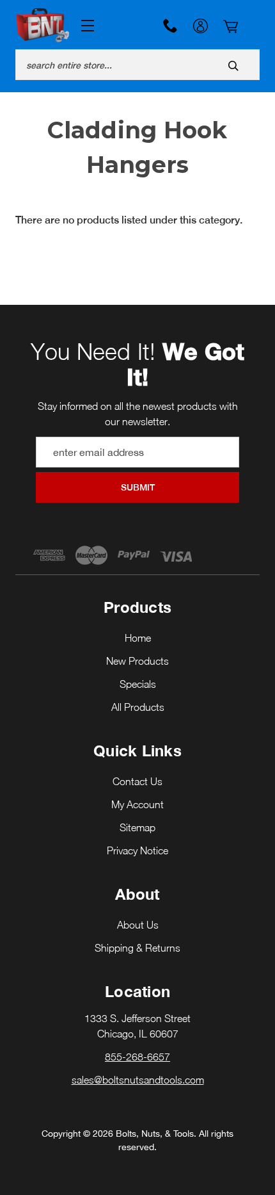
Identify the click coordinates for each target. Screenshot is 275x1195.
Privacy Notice (137, 850)
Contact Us (137, 781)
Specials (138, 684)
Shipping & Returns (137, 948)
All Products (137, 707)
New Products (137, 661)
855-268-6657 (170, 26)
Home (138, 638)
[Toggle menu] (85, 26)
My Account (200, 27)
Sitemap (137, 827)
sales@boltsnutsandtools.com (138, 1079)
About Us (138, 925)
